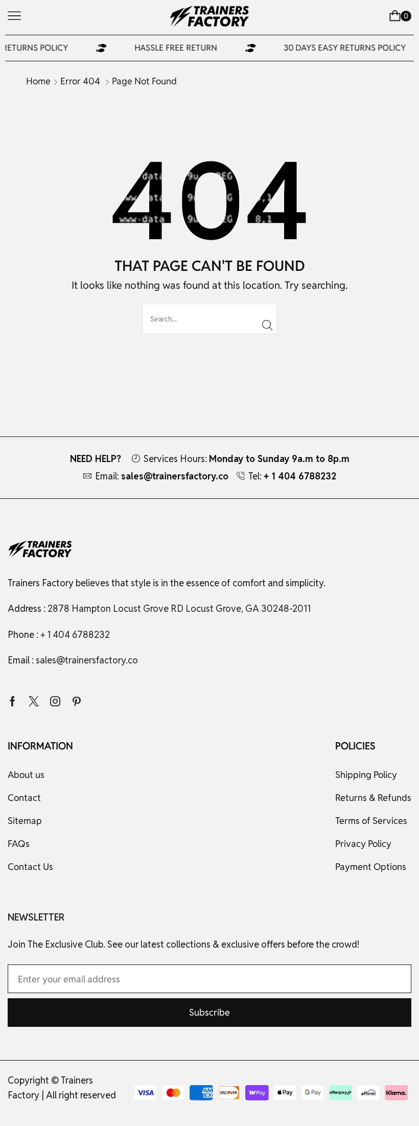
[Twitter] (34, 701)
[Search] (267, 324)
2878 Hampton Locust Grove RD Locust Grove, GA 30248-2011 (179, 608)
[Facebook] (12, 701)
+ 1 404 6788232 (75, 634)
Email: (161, 476)
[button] (14, 16)
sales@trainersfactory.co (87, 660)
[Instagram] (55, 701)
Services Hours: (247, 459)
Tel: (292, 476)
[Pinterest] (77, 701)
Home (38, 81)
